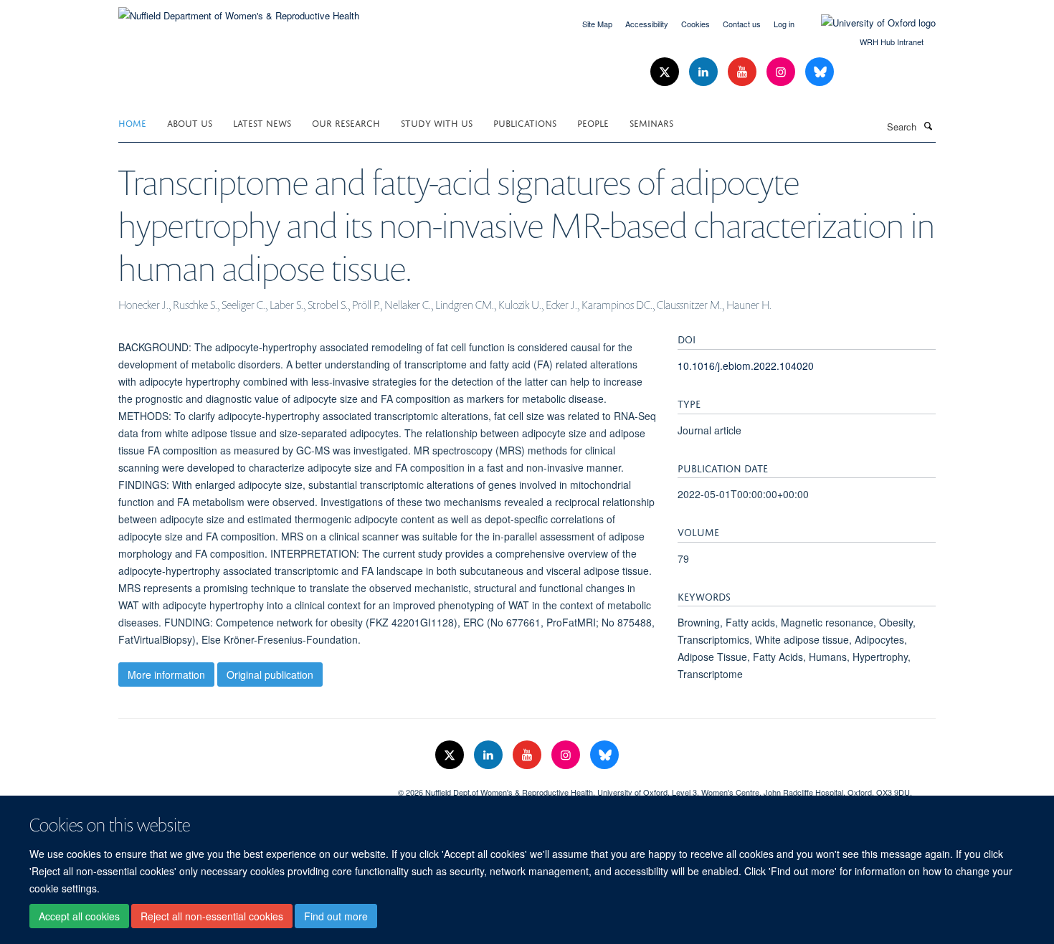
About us (189, 122)
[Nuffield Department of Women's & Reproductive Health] (238, 10)
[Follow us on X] (666, 72)
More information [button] (166, 674)
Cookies (695, 23)
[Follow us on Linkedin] (705, 72)
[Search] (928, 125)
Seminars (651, 122)
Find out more (336, 916)
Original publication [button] (270, 674)
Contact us (742, 23)
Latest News (262, 122)
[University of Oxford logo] (867, 23)
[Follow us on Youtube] (743, 72)
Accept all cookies (79, 916)
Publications (524, 122)
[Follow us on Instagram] (782, 72)
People (593, 122)
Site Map (597, 23)
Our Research (346, 122)
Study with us (437, 122)
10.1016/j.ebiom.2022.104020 (746, 365)
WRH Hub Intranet (892, 41)
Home (132, 122)
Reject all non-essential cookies (212, 916)
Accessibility (646, 23)
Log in (784, 23)
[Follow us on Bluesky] (819, 72)
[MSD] (247, 787)
